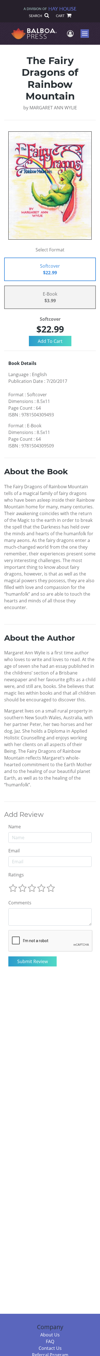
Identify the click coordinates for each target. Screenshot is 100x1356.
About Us (50, 1335)
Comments (19, 903)
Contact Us (50, 1348)
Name (14, 827)
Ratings (16, 875)
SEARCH (36, 15)
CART (60, 15)
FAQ (50, 1341)
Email (14, 851)
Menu (86, 33)
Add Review (24, 815)
